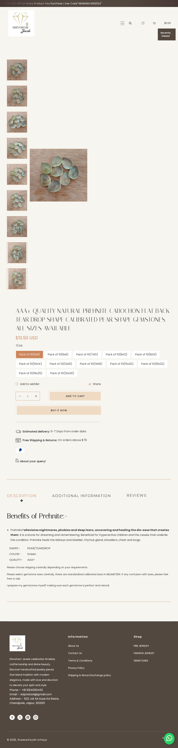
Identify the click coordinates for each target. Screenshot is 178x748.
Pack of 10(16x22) (152, 364)
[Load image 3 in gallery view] (17, 122)
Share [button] (97, 384)
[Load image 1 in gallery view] (17, 70)
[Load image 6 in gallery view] (17, 200)
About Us (73, 646)
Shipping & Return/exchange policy (89, 675)
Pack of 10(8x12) (116, 354)
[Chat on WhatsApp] (169, 739)
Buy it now (59, 410)
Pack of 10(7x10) (87, 354)
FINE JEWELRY (141, 646)
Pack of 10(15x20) (122, 364)
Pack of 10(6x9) (58, 354)
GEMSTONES (141, 660)
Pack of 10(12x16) (61, 364)
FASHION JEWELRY (144, 653)
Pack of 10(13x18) (91, 364)
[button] (122, 23)
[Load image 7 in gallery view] (17, 226)
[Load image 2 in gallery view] (17, 96)
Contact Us (75, 653)
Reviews (137, 495)
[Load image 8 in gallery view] (17, 252)
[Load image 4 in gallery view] (17, 148)
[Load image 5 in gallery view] (17, 174)
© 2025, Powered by (20, 740)
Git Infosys (40, 740)
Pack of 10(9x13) (146, 354)
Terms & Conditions (80, 660)
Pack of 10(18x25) (30, 373)
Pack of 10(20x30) (62, 373)
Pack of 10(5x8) (29, 354)
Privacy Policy (76, 668)
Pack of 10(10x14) (30, 364)
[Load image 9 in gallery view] (17, 278)
